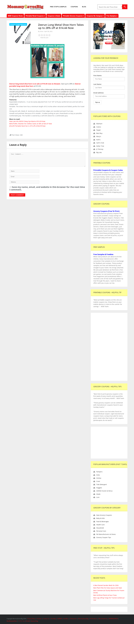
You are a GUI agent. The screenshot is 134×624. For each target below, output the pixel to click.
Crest (98, 481)
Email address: (98, 93)
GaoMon (65, 619)
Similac (98, 478)
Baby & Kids (100, 518)
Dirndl (27, 621)
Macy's (98, 136)
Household (100, 528)
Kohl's (98, 140)
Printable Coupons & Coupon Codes (108, 170)
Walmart (99, 124)
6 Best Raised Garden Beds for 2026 (106, 585)
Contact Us (46, 619)
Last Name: (97, 84)
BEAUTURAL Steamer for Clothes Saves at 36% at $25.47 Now (30, 124)
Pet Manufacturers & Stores (106, 534)
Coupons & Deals (54, 16)
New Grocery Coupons (104, 515)
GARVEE (59, 619)
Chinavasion (73, 619)
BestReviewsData (12, 621)
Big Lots (99, 152)
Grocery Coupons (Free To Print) (106, 211)
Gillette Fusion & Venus (104, 491)
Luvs (97, 497)
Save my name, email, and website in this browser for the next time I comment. (47, 188)
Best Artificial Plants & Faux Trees (105, 595)
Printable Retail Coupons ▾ (35, 16)
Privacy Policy (31, 619)
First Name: (97, 75)
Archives (39, 619)
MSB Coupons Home (15, 16)
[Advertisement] (109, 346)
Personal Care (101, 531)
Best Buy (99, 133)
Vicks (98, 475)
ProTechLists (93, 619)
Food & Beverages (102, 521)
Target (98, 130)
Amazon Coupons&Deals (18, 24)
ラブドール (21, 621)
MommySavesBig (83, 619)
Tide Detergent (101, 484)
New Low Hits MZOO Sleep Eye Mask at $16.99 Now (27, 121)
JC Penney (99, 149)
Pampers (99, 472)
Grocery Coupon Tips (103, 537)
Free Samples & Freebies (103, 254)
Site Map (53, 619)
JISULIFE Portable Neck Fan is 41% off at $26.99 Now (27, 126)
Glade (98, 494)
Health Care (100, 525)
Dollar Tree (100, 146)
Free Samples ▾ (111, 16)
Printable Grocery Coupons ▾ (73, 16)
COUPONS (74, 7)
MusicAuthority (103, 619)
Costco (98, 127)
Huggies (99, 488)
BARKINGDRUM (113, 619)
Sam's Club (100, 143)
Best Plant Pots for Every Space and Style (107, 588)
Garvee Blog (34, 621)
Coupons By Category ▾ (95, 16)
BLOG (84, 7)
